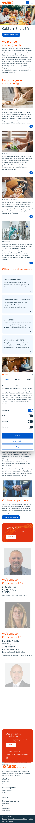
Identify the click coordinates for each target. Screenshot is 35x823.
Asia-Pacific (5, 803)
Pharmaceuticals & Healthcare (17, 300)
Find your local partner (11, 801)
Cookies (4, 819)
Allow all (17, 435)
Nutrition (6, 153)
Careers (4, 784)
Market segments (9, 788)
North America (6, 810)
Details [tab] (17, 379)
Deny (17, 447)
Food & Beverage (9, 109)
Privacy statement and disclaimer (17, 819)
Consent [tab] (6, 379)
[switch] (30, 415)
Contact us (11, 537)
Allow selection (17, 441)
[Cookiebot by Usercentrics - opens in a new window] (25, 374)
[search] (27, 2)
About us (5, 779)
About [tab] (29, 379)
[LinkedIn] (7, 757)
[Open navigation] (32, 2)
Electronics (9, 320)
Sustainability (6, 781)
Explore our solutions (11, 35)
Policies (31, 819)
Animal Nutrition (9, 199)
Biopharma (6, 242)
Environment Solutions (14, 340)
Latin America (6, 808)
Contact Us (11, 745)
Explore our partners (11, 517)
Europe (4, 806)
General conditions (7, 821)
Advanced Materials (12, 280)
